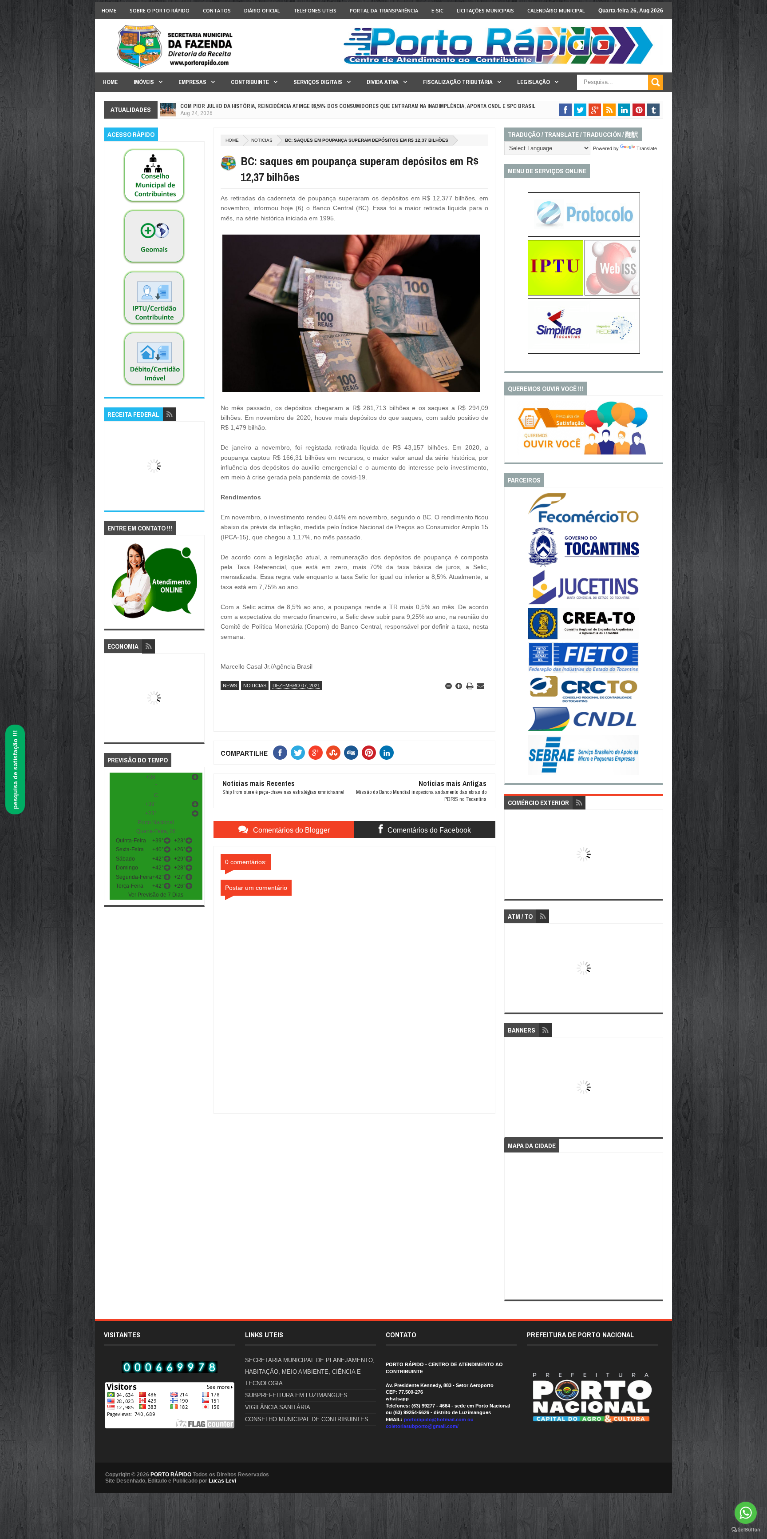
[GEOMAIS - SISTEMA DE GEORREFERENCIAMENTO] (154, 264)
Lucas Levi (222, 1481)
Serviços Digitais (317, 82)
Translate (647, 148)
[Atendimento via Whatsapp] (154, 619)
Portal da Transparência (384, 10)
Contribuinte (250, 82)
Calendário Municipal (556, 10)
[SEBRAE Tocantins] (583, 773)
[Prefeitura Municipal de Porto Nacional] (501, 63)
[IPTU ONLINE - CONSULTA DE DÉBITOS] (555, 294)
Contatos (217, 10)
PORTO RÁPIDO (170, 1474)
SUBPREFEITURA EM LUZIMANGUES (296, 1395)
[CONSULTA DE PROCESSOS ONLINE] (584, 235)
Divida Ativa (383, 82)
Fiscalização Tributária (458, 82)
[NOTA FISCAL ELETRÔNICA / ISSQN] (612, 294)
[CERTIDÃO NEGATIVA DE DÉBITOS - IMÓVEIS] (154, 386)
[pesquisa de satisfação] (583, 453)
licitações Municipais (485, 10)
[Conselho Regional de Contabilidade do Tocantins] (583, 701)
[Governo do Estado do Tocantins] (583, 565)
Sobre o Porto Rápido (160, 10)
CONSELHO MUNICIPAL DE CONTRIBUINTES (306, 1419)
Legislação (533, 82)
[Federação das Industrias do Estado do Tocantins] (583, 671)
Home (109, 10)
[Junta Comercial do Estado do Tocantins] (583, 603)
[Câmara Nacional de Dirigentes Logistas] (583, 730)
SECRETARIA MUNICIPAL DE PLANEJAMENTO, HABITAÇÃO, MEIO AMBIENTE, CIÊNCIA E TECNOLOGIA (310, 1372)
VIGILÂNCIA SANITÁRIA (277, 1407)
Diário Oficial (262, 10)
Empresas (192, 82)
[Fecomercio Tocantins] (583, 522)
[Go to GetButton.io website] (745, 1530)
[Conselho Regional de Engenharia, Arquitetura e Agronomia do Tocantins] (583, 637)
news (230, 685)
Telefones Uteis (314, 10)
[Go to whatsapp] (746, 1513)
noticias (262, 140)
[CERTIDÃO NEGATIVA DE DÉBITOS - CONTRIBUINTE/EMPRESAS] (154, 326)
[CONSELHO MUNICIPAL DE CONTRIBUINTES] (154, 203)
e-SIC (437, 10)
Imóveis (144, 82)
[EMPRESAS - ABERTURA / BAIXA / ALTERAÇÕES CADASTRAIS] (584, 352)
